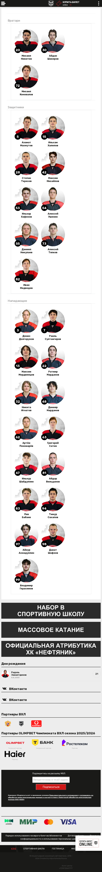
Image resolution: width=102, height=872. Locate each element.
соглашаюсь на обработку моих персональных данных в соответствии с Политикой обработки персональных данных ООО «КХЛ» (50, 797)
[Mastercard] (48, 821)
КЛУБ (13, 848)
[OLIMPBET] (36, 723)
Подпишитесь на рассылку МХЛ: (49, 773)
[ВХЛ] (21, 723)
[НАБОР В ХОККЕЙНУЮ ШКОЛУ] (51, 610)
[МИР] (28, 821)
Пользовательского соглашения (63, 795)
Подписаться (51, 787)
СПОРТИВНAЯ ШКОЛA (34, 848)
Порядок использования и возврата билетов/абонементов (33, 836)
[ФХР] (8, 723)
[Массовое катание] (51, 629)
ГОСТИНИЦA (58, 848)
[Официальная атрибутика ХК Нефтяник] (51, 648)
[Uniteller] (9, 821)
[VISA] (68, 821)
